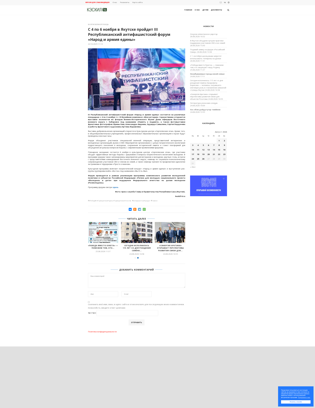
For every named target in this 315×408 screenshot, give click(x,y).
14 (214, 149)
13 (208, 149)
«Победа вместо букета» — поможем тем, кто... (103, 246)
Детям (205, 10)
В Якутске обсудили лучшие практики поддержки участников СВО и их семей (207, 41)
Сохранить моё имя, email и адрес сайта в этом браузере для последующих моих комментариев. (136, 305)
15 (219, 149)
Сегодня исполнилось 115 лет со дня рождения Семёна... (137, 248)
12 (203, 149)
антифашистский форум (141, 201)
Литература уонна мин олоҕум (203, 103)
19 (203, 154)
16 (224, 149)
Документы (216, 10)
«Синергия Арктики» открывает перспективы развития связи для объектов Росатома (204, 96)
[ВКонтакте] (130, 209)
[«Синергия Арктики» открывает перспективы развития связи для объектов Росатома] (170, 232)
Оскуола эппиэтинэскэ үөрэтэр (204, 34)
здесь (115, 187)
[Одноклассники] (134, 209)
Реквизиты (124, 2)
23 (224, 154)
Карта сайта (137, 2)
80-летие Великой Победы (98, 24)
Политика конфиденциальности (102, 331)
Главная (188, 10)
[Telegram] (139, 209)
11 (198, 149)
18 (198, 154)
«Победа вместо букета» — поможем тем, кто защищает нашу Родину (206, 66)
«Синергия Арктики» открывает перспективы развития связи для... (170, 248)
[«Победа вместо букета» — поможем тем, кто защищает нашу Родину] (103, 232)
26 (203, 159)
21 (214, 154)
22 (219, 154)
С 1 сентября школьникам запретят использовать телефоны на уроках (206, 57)
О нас (115, 2)
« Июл (192, 167)
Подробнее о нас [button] (304, 397)
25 (198, 159)
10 (193, 149)
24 (193, 159)
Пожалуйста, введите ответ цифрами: (107, 308)
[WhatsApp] (144, 209)
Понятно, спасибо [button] (296, 402)
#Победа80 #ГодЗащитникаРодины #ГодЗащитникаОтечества (110, 201)
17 (193, 154)
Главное (155, 201)
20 (208, 154)
